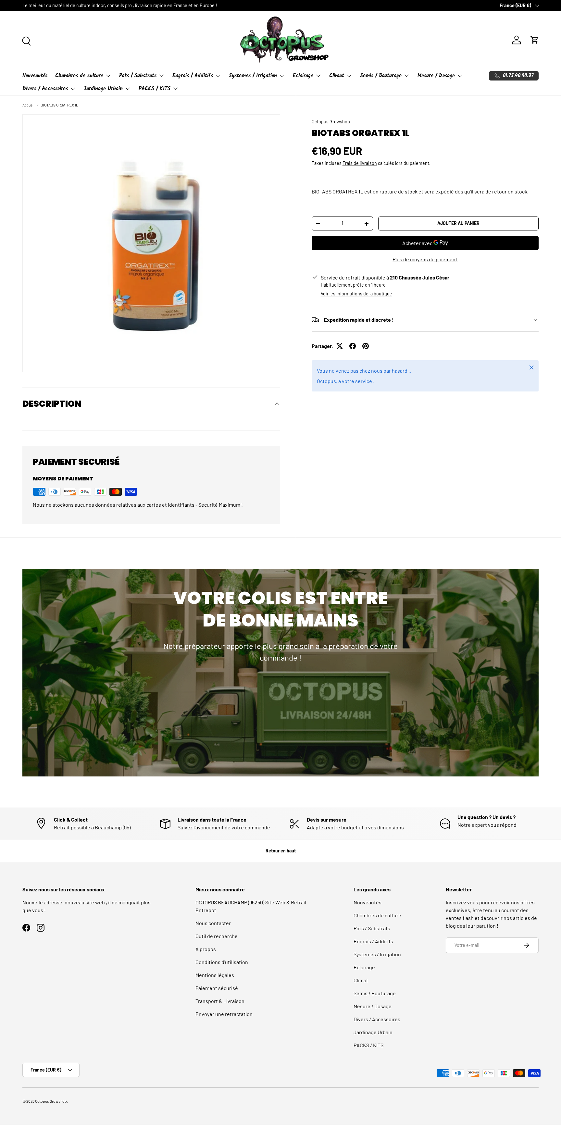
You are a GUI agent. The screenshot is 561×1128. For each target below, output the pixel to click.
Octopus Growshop (331, 121)
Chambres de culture (79, 76)
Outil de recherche (216, 936)
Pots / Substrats (137, 76)
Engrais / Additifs (192, 76)
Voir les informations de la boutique (356, 293)
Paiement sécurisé (216, 988)
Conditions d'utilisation (221, 962)
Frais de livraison (360, 163)
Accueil (28, 105)
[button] (535, 40)
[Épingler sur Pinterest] (365, 346)
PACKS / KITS (154, 89)
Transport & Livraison (219, 1001)
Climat (336, 76)
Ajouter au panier (458, 223)
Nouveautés (34, 76)
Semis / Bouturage (381, 76)
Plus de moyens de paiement (425, 259)
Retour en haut (281, 850)
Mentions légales (214, 975)
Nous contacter (213, 923)
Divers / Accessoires (45, 89)
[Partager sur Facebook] (352, 346)
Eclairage (303, 76)
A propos (205, 949)
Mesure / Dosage (436, 76)
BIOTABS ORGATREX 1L (59, 105)
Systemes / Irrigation (253, 76)
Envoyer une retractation (224, 1014)
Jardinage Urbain (103, 89)
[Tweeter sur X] (339, 346)
